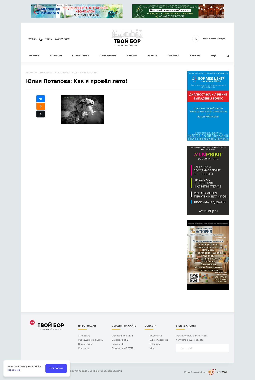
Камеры (195, 56)
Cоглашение (85, 344)
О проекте (84, 336)
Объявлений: (122, 336)
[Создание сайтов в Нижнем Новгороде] (217, 372)
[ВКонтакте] (40, 98)
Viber (153, 348)
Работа (132, 56)
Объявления (108, 56)
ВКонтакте (156, 336)
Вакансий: (120, 340)
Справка (173, 56)
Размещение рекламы (90, 340)
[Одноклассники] (40, 106)
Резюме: (118, 344)
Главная (33, 56)
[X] (40, 114)
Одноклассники (159, 340)
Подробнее (13, 370)
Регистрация (218, 39)
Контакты (83, 348)
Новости (56, 56)
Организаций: (122, 348)
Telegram (155, 344)
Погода (32, 39)
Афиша (152, 56)
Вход (206, 39)
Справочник (80, 56)
